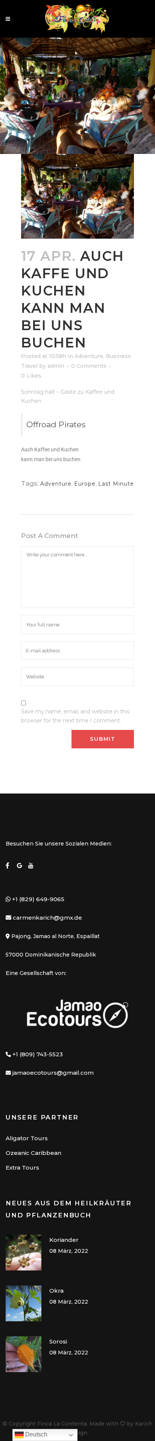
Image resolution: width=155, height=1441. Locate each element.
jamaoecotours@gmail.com (53, 1072)
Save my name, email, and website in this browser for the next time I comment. (75, 716)
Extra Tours (22, 1167)
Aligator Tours (27, 1138)
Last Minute (116, 483)
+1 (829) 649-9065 (37, 899)
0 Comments (88, 366)
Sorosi (58, 1341)
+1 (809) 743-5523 (37, 1054)
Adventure (88, 356)
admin (55, 366)
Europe (85, 483)
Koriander (64, 1239)
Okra (56, 1290)
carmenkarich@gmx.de (47, 917)
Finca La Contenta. (62, 1423)
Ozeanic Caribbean (33, 1152)
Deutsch (35, 1434)
